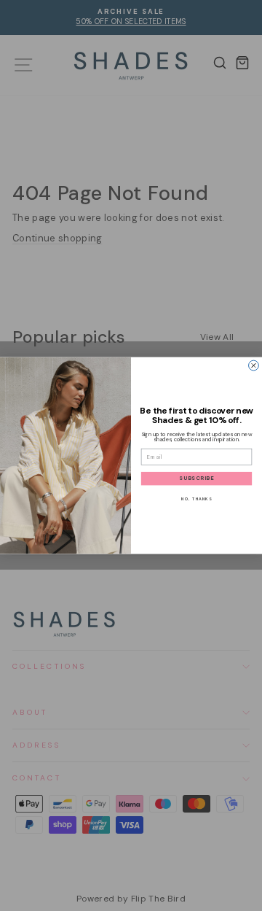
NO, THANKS (196, 498)
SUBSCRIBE (196, 478)
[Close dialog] (254, 365)
